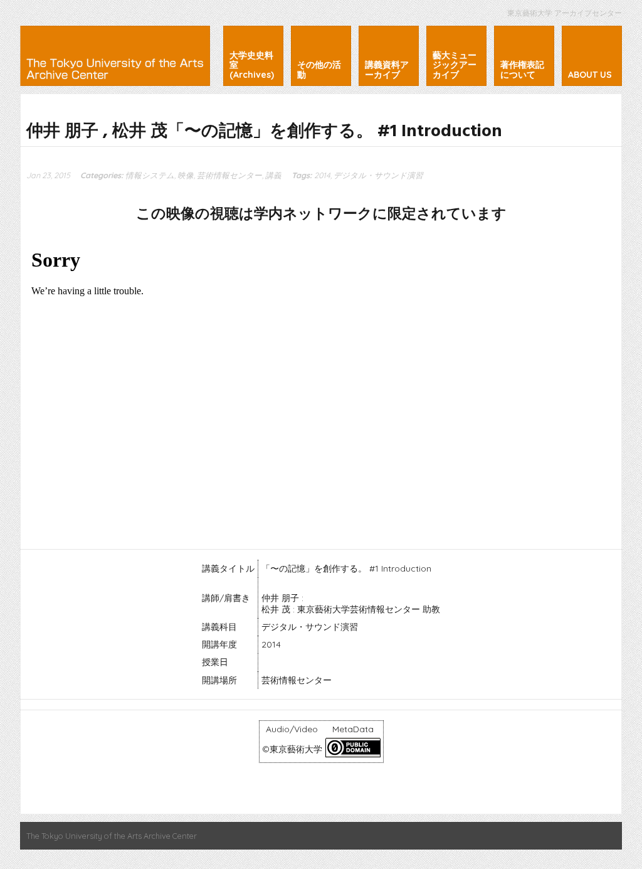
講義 (273, 175)
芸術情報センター (229, 175)
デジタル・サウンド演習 (378, 175)
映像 (185, 175)
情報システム (149, 175)
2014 (322, 175)
